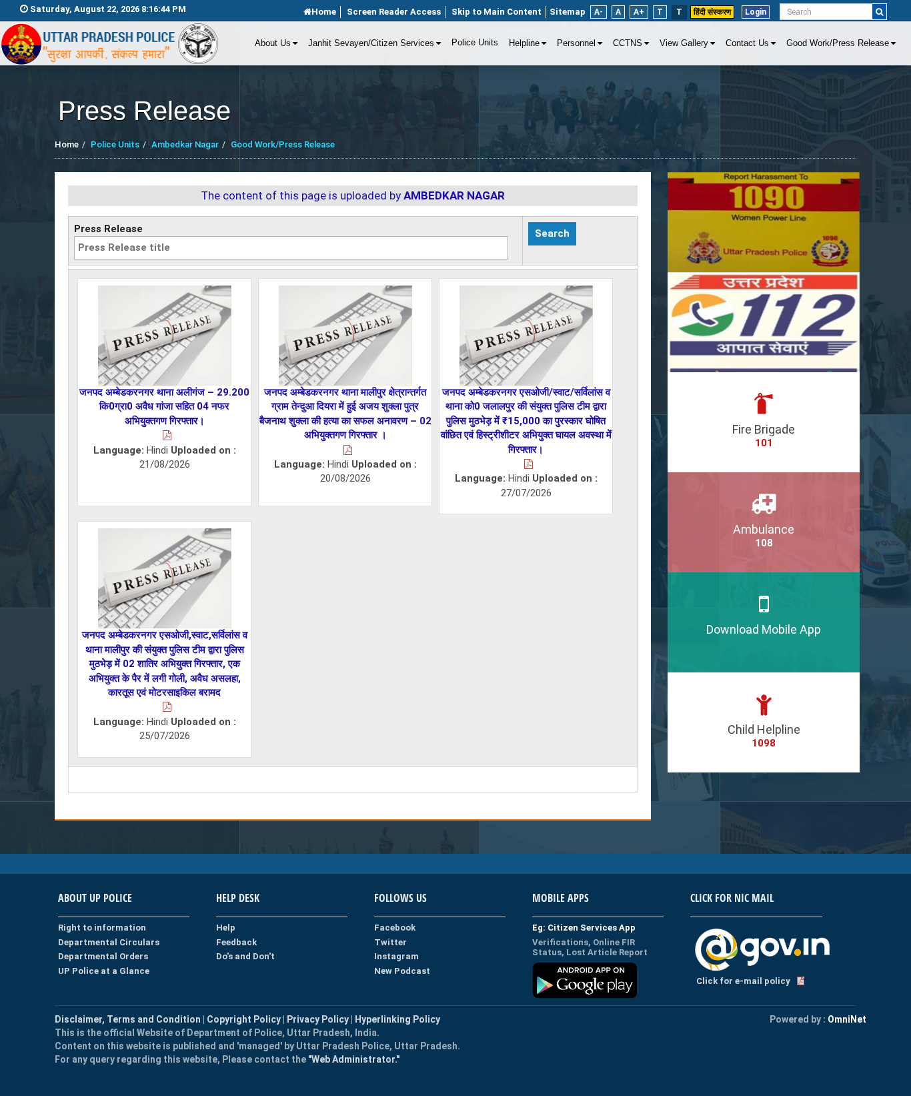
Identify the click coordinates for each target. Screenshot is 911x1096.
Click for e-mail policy (743, 981)
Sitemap (568, 12)
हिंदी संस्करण (712, 12)
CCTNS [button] (627, 43)
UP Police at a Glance (103, 971)
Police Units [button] (474, 42)
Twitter (390, 942)
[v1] (879, 11)
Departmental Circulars (108, 942)
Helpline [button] (524, 43)
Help (225, 928)
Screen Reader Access (394, 12)
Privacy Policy (318, 1019)
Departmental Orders (103, 956)
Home (323, 12)
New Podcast (402, 971)
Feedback (236, 942)
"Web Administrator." (352, 1059)
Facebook (394, 928)
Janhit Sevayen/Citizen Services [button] (371, 43)
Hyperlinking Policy (397, 1019)
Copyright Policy (245, 1019)
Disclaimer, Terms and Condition (128, 1019)
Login (755, 12)
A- (598, 12)
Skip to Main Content (496, 12)
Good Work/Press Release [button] (837, 43)
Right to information (102, 928)
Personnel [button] (576, 43)
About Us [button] (273, 43)
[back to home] (110, 44)
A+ (639, 12)
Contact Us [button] (747, 43)
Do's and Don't (245, 956)
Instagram (396, 956)
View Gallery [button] (684, 43)
